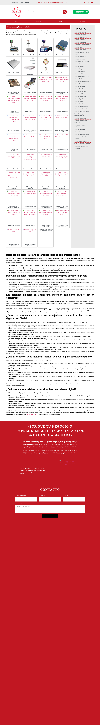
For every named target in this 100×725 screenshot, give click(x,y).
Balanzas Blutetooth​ (62, 169)
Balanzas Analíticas (13, 130)
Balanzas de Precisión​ (30, 92)
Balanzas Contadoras (62, 73)
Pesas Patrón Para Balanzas (14, 245)
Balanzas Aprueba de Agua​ (62, 92)
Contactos (82, 21)
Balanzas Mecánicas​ (46, 92)
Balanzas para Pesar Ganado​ (30, 131)
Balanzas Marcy (45, 73)
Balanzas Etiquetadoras (45, 55)
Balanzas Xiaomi (30, 225)
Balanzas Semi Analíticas (14, 150)
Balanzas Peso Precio (30, 206)
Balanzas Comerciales (14, 55)
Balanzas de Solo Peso (13, 169)
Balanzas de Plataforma (30, 55)
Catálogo (38, 21)
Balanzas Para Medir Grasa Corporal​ (14, 92)
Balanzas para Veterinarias (46, 226)
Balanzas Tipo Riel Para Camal (62, 131)
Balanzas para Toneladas (30, 187)
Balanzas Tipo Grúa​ (45, 169)
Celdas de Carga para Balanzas (30, 245)
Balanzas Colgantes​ (45, 111)
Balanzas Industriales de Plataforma (46, 206)
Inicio (16, 21)
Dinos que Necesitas (20, 504)
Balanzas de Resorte (30, 149)
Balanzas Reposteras (14, 225)
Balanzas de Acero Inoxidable (30, 73)
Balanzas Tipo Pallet (62, 111)
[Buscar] (65, 12)
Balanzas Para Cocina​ (46, 149)
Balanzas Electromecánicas (14, 112)
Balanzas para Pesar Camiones (62, 187)
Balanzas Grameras (61, 55)
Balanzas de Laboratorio (45, 187)
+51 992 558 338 (31, 414)
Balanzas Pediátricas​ (46, 130)
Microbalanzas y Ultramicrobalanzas (13, 206)
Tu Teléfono (42, 495)
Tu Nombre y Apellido (21, 495)
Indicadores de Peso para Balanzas (62, 226)
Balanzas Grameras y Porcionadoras (62, 206)
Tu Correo (66, 495)
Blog (60, 21)
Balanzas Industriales (14, 73)
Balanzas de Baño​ (30, 111)
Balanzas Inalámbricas (29, 169)
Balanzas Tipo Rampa (62, 149)
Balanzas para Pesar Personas (14, 187)
